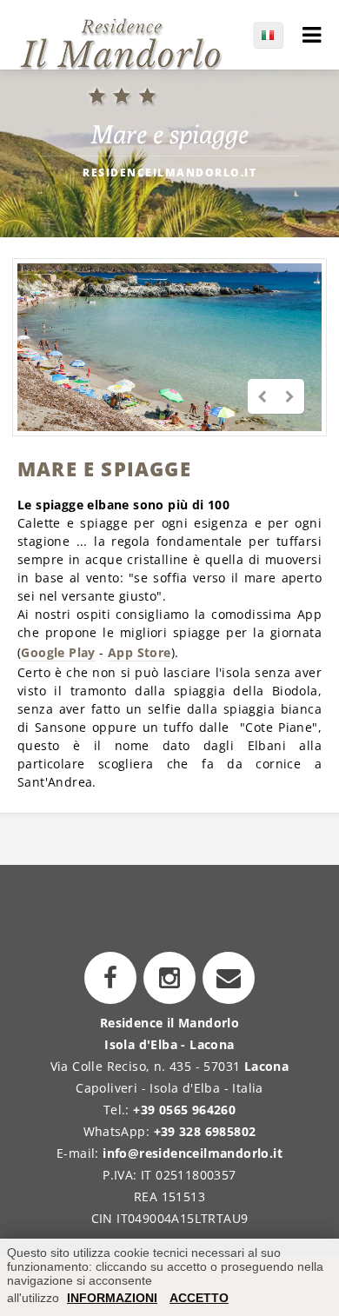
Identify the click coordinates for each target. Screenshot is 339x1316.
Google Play (58, 652)
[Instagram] (169, 978)
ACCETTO (199, 1298)
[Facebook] (110, 978)
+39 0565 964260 (184, 1109)
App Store (139, 652)
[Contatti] (229, 978)
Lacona (266, 1066)
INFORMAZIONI (112, 1298)
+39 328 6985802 (205, 1131)
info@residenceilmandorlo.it (192, 1153)
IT (276, 35)
